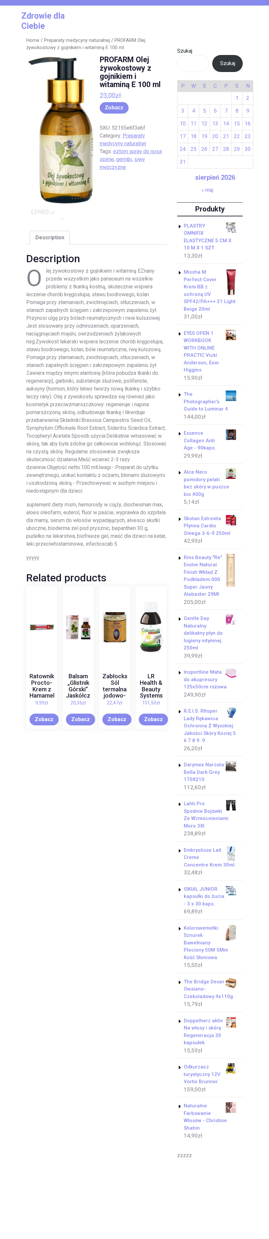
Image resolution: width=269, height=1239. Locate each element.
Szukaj (184, 51)
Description (49, 237)
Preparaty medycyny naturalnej (77, 40)
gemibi (124, 159)
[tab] (50, 238)
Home (32, 40)
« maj (207, 190)
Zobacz (114, 107)
